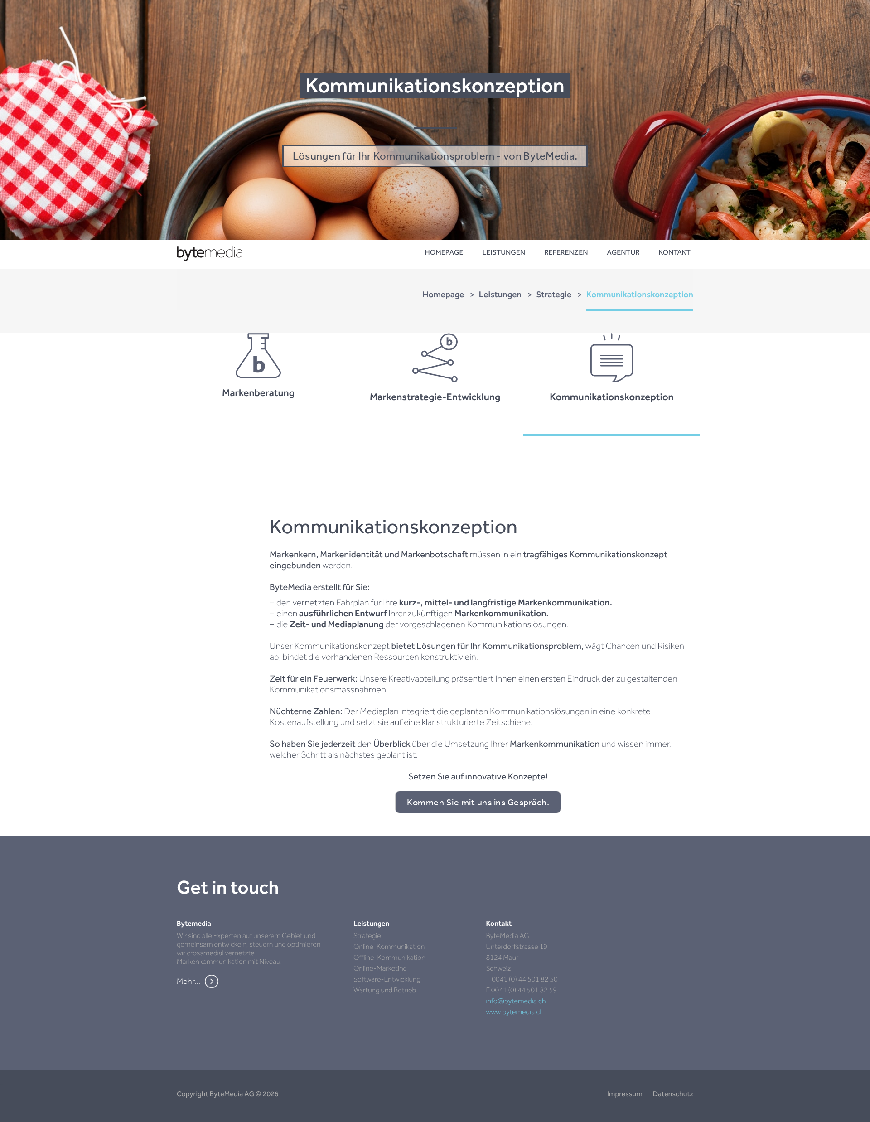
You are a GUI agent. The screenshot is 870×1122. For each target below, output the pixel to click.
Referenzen (566, 252)
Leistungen (504, 252)
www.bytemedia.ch (515, 1011)
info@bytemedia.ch (516, 1000)
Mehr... (188, 981)
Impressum (625, 1093)
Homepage (444, 252)
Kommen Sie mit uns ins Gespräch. (478, 802)
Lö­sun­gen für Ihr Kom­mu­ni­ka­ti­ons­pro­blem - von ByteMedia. (435, 155)
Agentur (623, 252)
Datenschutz (673, 1093)
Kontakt (675, 252)
